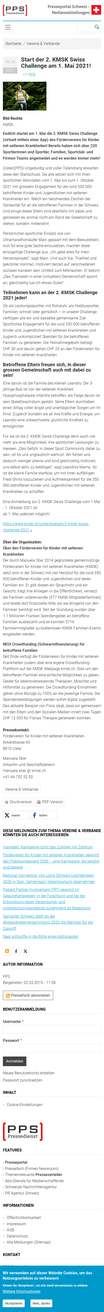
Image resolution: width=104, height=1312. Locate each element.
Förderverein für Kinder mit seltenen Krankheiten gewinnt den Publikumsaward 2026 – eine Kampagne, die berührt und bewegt (51, 861)
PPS (32, 74)
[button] (24, 95)
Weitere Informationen (21, 1291)
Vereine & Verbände (43, 43)
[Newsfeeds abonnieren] (7, 951)
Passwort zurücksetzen (22, 1080)
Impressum (16, 1224)
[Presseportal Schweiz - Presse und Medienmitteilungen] (15, 10)
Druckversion (21, 802)
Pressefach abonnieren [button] (30, 995)
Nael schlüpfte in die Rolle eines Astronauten (41, 936)
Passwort (11, 1040)
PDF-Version (52, 802)
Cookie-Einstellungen (25, 1104)
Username (12, 1021)
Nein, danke (41, 1303)
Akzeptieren (13, 1303)
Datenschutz (17, 1236)
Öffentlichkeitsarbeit (24, 1217)
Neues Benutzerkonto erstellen (28, 1073)
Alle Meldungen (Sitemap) (29, 1242)
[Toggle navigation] (8, 27)
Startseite (13, 43)
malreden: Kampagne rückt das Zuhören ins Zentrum (48, 847)
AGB (10, 1230)
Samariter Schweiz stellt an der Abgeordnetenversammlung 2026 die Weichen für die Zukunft (48, 922)
